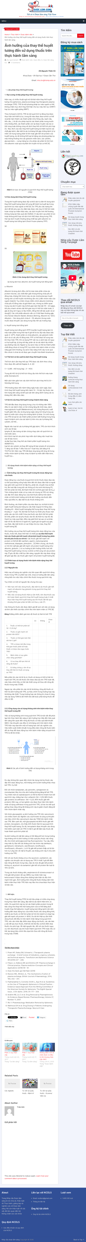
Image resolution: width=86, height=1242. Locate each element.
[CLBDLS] (72, 167)
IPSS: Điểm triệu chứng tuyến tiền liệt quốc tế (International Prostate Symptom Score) (76, 208)
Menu (4, 21)
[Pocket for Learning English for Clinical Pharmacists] (72, 144)
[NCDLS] (43, 9)
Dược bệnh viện (26, 34)
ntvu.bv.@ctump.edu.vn (46, 80)
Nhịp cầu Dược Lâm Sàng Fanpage (72, 241)
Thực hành (15, 34)
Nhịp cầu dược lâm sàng (11, 1240)
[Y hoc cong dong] (72, 157)
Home (7, 34)
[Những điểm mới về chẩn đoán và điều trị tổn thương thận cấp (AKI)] (47, 1047)
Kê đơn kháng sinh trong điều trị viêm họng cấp (75, 396)
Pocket (31, 1017)
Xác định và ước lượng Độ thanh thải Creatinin (75, 231)
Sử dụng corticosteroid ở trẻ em (75, 388)
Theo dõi (67, 325)
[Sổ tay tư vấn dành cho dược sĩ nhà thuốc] (72, 111)
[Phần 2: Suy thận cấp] (12, 1047)
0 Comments (15, 62)
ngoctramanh (13, 60)
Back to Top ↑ (79, 1240)
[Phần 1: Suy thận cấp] (29, 1047)
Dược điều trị (38, 60)
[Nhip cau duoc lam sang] (72, 254)
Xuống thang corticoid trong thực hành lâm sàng (75, 379)
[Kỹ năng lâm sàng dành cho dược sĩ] (72, 76)
